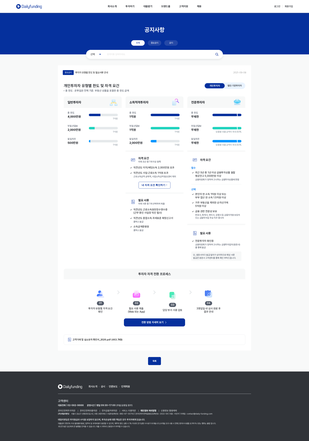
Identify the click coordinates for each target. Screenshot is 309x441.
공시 (103, 386)
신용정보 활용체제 (169, 410)
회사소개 (112, 6)
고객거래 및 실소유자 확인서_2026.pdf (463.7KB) (97, 339)
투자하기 (130, 6)
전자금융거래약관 (109, 410)
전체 (138, 43)
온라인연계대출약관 (88, 410)
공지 (171, 43)
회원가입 (289, 6)
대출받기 (147, 6)
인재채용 (125, 386)
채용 (199, 6)
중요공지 (154, 43)
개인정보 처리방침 (148, 410)
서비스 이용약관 (129, 410)
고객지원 (183, 6)
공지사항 (154, 29)
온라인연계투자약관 (66, 410)
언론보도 (113, 386)
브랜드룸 (165, 6)
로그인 (277, 6)
